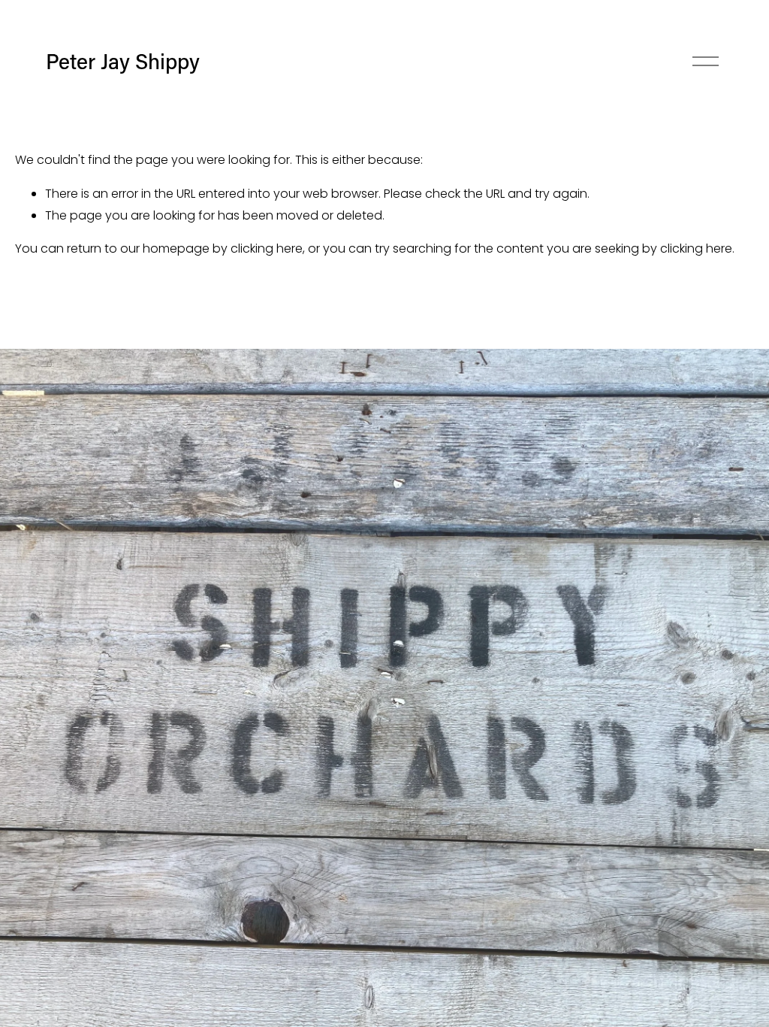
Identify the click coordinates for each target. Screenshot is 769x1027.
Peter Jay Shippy (123, 60)
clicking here (267, 248)
